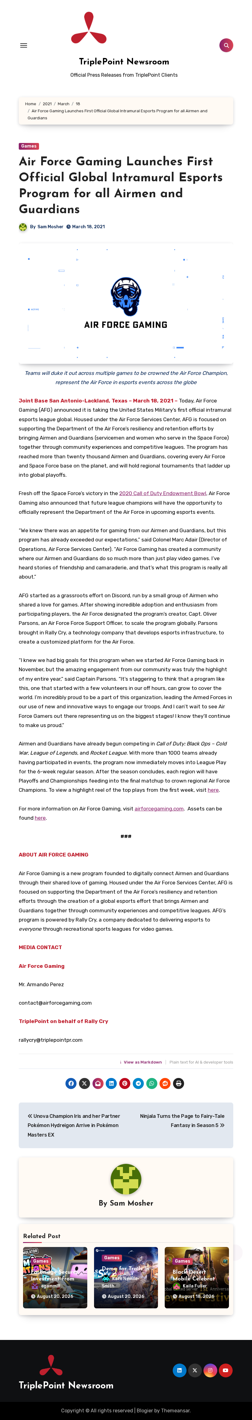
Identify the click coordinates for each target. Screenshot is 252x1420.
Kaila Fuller (195, 1286)
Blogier (145, 1411)
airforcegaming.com (159, 809)
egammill (50, 1286)
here (213, 790)
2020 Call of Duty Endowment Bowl (162, 493)
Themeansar (175, 1411)
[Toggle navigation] (24, 45)
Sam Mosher (50, 226)
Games (29, 146)
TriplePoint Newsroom (124, 62)
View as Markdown (141, 1062)
